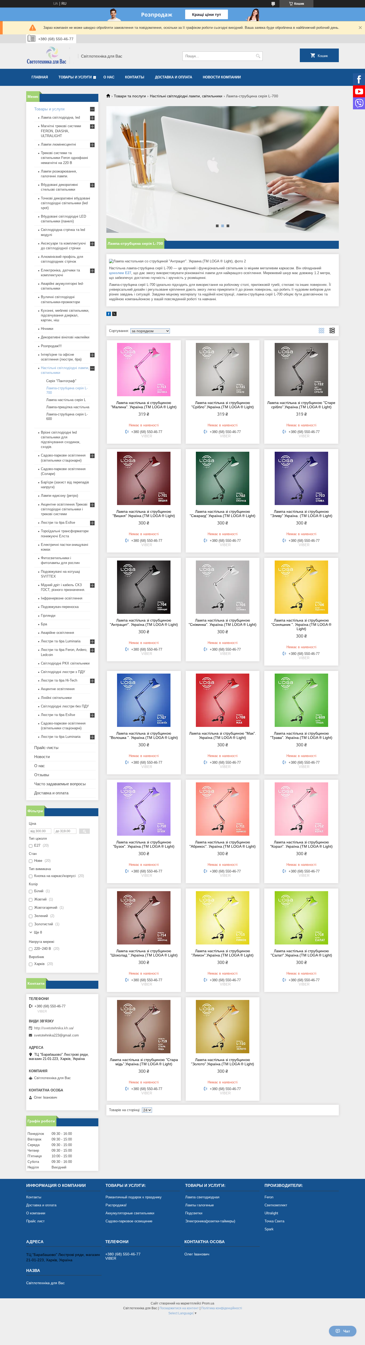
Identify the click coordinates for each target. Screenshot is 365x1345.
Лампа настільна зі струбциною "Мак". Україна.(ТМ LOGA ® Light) (222, 735)
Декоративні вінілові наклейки (65, 337)
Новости (42, 756)
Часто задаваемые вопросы (60, 784)
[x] (114, 315)
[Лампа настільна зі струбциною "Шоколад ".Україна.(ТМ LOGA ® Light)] (144, 917)
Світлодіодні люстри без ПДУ (65, 706)
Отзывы (41, 774)
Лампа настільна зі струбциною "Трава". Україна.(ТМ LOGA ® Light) (301, 735)
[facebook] (108, 315)
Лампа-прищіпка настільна (67, 407)
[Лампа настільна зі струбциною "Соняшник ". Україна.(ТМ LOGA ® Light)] (301, 587)
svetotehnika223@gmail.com (56, 1035)
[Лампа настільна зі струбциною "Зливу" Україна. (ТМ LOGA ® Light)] (301, 478)
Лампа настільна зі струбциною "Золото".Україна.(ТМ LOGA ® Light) (222, 1062)
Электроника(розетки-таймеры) (210, 1221)
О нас (108, 77)
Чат (346, 1331)
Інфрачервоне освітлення (61, 598)
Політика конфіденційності (221, 1308)
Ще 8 (38, 932)
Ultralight (271, 1213)
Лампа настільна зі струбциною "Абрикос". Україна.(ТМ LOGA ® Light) (222, 844)
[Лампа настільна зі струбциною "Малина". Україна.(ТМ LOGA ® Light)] (144, 369)
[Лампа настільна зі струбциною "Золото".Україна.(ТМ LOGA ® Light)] (222, 1026)
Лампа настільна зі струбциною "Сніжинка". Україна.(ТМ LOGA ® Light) (223, 622)
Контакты (134, 77)
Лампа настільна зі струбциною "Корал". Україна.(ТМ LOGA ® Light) (301, 844)
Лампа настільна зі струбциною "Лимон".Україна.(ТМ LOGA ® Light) (222, 953)
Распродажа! (116, 1205)
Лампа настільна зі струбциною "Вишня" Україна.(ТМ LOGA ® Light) (143, 513)
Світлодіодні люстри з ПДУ (63, 672)
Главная (40, 77)
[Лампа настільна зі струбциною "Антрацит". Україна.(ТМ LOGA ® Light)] (144, 587)
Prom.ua (208, 1303)
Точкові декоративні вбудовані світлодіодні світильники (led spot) (65, 203)
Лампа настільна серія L (66, 400)
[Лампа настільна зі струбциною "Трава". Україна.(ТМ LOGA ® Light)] (301, 700)
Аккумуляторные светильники (130, 1213)
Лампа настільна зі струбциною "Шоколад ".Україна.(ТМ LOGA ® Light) (144, 953)
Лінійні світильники (56, 698)
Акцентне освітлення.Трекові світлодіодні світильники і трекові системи (64, 509)
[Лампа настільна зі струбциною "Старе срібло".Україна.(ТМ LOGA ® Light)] (301, 369)
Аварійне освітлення (57, 633)
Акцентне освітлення (58, 689)
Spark (269, 1229)
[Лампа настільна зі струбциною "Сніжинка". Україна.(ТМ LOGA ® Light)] (222, 587)
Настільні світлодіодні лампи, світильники (186, 96)
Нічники (47, 329)
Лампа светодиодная (202, 1197)
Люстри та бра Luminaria (60, 641)
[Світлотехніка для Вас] (50, 56)
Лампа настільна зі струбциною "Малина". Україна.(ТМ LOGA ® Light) (144, 405)
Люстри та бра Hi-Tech (59, 680)
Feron (269, 1197)
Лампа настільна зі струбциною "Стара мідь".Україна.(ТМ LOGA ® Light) (144, 1062)
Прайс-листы (46, 747)
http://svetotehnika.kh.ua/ (54, 1028)
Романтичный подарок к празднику (134, 1197)
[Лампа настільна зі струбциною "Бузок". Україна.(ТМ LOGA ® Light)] (144, 809)
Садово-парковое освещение (129, 1221)
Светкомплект (276, 1205)
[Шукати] (258, 56)
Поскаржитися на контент (179, 1308)
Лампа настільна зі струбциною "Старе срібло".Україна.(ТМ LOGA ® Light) (301, 405)
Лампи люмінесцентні (58, 144)
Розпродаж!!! (51, 346)
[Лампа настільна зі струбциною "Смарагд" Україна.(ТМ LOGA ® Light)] (222, 478)
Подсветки (193, 1213)
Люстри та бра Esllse (58, 523)
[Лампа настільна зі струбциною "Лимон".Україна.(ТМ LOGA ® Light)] (222, 917)
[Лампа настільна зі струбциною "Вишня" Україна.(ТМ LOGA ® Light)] (144, 478)
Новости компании (222, 77)
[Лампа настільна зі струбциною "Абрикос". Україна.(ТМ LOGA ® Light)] (222, 809)
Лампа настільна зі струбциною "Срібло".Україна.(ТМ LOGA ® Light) (222, 405)
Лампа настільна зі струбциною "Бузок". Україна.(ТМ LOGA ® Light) (143, 844)
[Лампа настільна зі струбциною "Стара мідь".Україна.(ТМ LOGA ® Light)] (144, 1026)
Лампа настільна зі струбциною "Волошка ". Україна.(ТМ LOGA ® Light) (144, 735)
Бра (44, 624)
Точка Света (274, 1221)
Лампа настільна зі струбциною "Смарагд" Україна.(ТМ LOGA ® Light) (222, 513)
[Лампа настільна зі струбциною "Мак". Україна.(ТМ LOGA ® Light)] (222, 700)
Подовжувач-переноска (60, 607)
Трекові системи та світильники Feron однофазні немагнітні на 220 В (64, 158)
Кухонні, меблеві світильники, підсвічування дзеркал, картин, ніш (65, 315)
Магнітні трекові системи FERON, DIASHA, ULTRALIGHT (61, 131)
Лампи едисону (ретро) (59, 496)
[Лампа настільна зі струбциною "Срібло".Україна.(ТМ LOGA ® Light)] (222, 369)
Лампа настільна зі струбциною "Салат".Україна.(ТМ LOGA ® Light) (301, 953)
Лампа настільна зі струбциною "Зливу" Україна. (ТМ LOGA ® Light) (301, 513)
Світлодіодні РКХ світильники (65, 663)
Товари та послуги (130, 96)
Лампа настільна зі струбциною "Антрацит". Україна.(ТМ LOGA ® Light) (144, 622)
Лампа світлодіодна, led (60, 117)
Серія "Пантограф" (61, 381)
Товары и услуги (75, 77)
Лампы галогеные (199, 1205)
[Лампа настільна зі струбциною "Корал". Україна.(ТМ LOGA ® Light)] (301, 809)
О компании (35, 1213)
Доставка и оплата (173, 77)
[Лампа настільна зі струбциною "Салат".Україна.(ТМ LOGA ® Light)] (301, 917)
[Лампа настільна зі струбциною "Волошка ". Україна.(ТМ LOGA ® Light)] (144, 700)
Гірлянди (48, 616)
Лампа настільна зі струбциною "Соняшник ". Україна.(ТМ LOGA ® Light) (301, 624)
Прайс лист (35, 1221)
